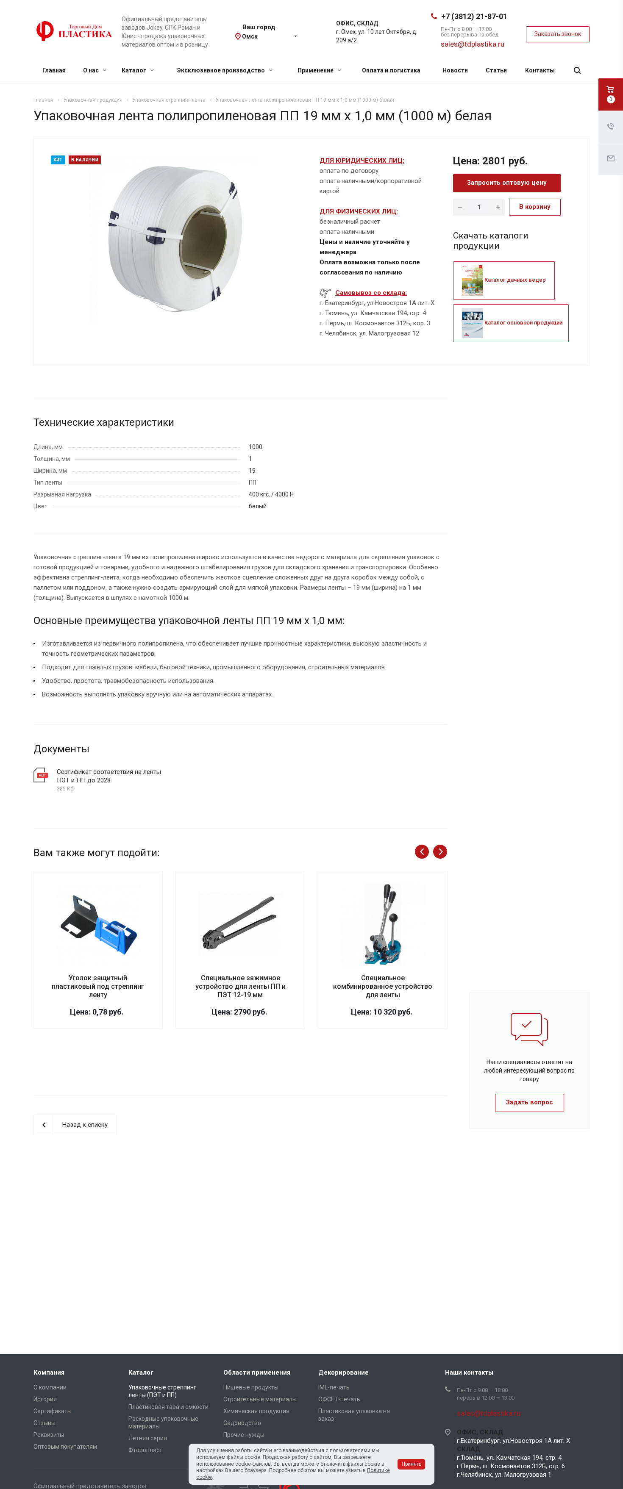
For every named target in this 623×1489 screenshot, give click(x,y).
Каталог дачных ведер (514, 280)
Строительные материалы (260, 1399)
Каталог (134, 70)
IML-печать (334, 1387)
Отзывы (44, 1423)
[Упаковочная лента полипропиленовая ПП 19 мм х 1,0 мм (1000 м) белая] (174, 240)
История (45, 1399)
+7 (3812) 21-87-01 (474, 16)
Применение (316, 70)
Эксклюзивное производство (221, 70)
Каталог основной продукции (522, 322)
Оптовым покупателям (65, 1446)
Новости (455, 70)
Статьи (496, 70)
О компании (50, 1387)
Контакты (540, 70)
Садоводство (242, 1423)
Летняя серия (147, 1438)
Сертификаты (52, 1411)
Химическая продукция (256, 1411)
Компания (48, 1372)
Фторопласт (145, 1450)
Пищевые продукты (250, 1387)
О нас (91, 70)
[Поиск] (577, 70)
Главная (54, 70)
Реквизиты (48, 1434)
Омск (250, 36)
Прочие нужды (243, 1434)
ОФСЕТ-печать (339, 1399)
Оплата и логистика (391, 70)
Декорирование (343, 1372)
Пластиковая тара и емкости (168, 1406)
